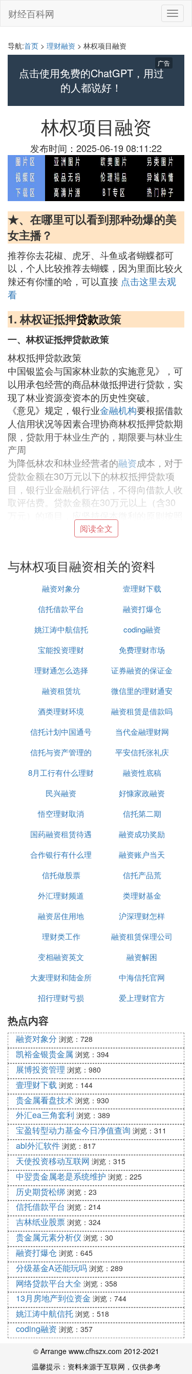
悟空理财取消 (61, 813)
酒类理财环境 (61, 711)
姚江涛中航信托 (61, 629)
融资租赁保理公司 (142, 936)
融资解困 (141, 956)
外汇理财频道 (61, 895)
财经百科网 (31, 13)
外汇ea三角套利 (45, 1115)
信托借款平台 (61, 608)
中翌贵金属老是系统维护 (61, 1176)
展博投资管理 (40, 1069)
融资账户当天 (142, 854)
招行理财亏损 (61, 997)
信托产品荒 (142, 874)
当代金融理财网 (142, 731)
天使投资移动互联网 (53, 1161)
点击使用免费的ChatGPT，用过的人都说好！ (91, 80)
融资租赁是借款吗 (142, 711)
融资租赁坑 (61, 690)
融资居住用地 (61, 915)
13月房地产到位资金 (53, 1298)
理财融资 (61, 45)
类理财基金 (142, 895)
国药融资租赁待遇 (61, 833)
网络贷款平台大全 (48, 1283)
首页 (31, 45)
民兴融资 (61, 793)
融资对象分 (61, 588)
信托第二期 (142, 813)
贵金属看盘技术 (44, 1100)
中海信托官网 (142, 977)
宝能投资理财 (61, 649)
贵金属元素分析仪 (48, 1237)
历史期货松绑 (40, 1191)
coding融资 (142, 629)
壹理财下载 (142, 588)
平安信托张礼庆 (142, 752)
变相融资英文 (61, 956)
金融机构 (118, 410)
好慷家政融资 (142, 793)
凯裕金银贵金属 (44, 1054)
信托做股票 (61, 874)
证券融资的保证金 (142, 670)
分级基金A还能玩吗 (51, 1268)
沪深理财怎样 (142, 915)
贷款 (87, 319)
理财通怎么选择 (61, 670)
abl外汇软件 (38, 1145)
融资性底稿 (142, 772)
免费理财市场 (142, 649)
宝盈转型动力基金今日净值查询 (73, 1130)
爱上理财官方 (142, 997)
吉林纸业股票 (40, 1222)
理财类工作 (61, 936)
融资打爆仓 (142, 608)
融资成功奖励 (142, 833)
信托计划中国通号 (61, 731)
